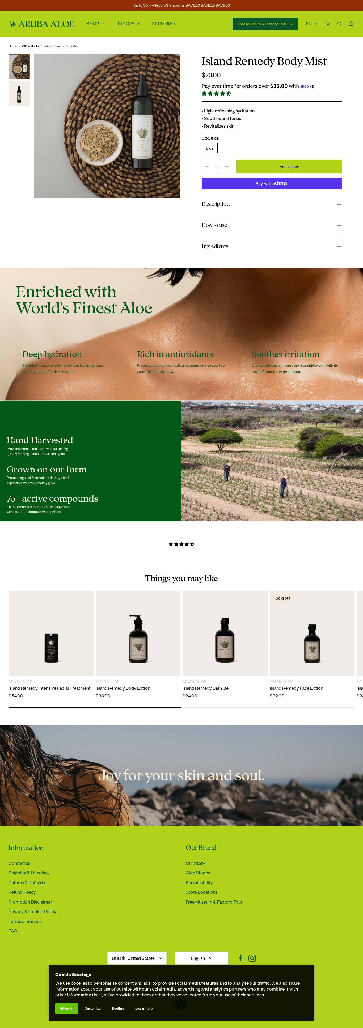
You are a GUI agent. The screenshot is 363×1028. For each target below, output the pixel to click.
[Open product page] (51, 633)
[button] (217, 93)
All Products (30, 46)
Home (13, 46)
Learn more (144, 1008)
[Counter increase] (227, 166)
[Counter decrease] (207, 166)
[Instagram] (252, 958)
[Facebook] (240, 958)
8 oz (209, 148)
